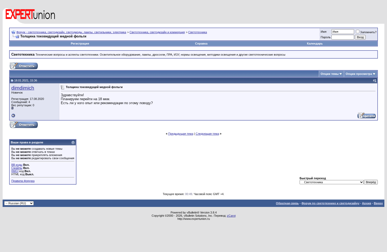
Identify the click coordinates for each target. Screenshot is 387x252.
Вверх (378, 203)
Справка (201, 43)
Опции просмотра (359, 73)
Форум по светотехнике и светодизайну (330, 203)
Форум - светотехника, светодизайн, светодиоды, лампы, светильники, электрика (71, 32)
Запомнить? (368, 32)
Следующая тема (207, 133)
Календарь (315, 43)
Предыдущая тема (180, 133)
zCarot (231, 215)
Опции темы (330, 73)
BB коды (16, 164)
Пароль (326, 37)
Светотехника (197, 32)
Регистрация (80, 43)
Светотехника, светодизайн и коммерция (157, 32)
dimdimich (22, 88)
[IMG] (14, 171)
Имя (323, 31)
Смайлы (16, 167)
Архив (366, 203)
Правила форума (22, 180)
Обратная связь (287, 203)
